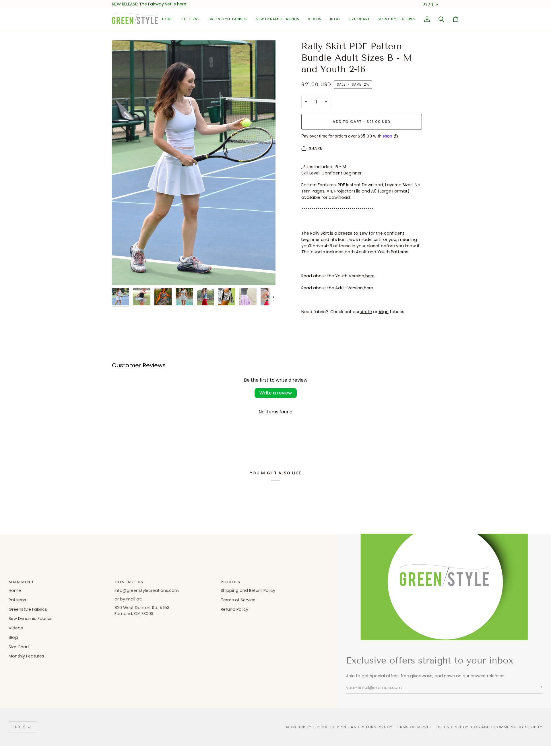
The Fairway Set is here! (162, 4)
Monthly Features (26, 656)
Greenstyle (303, 727)
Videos (16, 628)
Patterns (17, 600)
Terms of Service (238, 600)
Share (315, 148)
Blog (13, 637)
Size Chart (19, 647)
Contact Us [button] (129, 582)
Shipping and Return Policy (248, 590)
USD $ (428, 4)
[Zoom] (194, 162)
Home (15, 590)
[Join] (537, 687)
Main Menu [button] (21, 582)
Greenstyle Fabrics (28, 609)
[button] (190, 19)
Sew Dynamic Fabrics (31, 618)
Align (384, 312)
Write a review (275, 393)
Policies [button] (230, 582)
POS (475, 727)
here (369, 276)
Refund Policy (234, 609)
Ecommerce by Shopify (516, 727)
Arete (366, 312)
